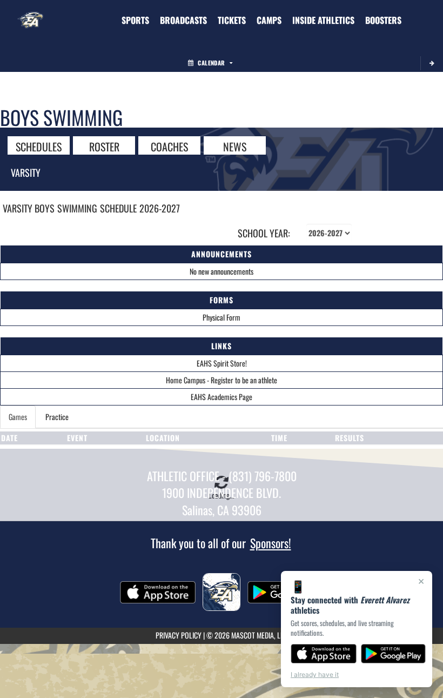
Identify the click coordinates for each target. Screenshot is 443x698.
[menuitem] (183, 20)
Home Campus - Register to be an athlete (221, 379)
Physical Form (221, 317)
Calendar (211, 62)
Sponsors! (270, 542)
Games (18, 416)
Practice (57, 416)
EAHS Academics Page (221, 396)
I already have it (315, 674)
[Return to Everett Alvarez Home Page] (30, 13)
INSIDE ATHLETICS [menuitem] (323, 20)
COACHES (169, 146)
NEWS (234, 146)
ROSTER (104, 146)
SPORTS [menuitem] (135, 20)
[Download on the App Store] (324, 653)
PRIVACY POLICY (179, 635)
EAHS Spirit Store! (222, 363)
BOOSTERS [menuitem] (383, 20)
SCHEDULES (39, 146)
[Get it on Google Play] (393, 653)
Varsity (26, 172)
